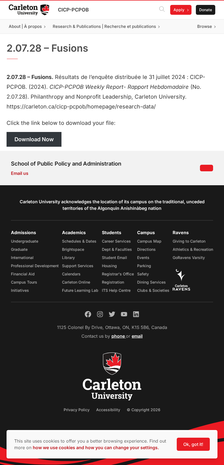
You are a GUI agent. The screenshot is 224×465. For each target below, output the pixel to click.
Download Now (34, 139)
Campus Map (149, 241)
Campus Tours (24, 282)
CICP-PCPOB (73, 10)
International (22, 257)
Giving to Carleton (189, 241)
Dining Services (151, 282)
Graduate (19, 249)
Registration (113, 282)
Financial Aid (23, 274)
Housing (109, 265)
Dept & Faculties (117, 249)
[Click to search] (162, 10)
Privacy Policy (77, 409)
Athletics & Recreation (193, 249)
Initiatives (20, 290)
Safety (143, 274)
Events (143, 257)
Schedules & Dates (79, 241)
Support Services (77, 265)
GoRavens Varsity (189, 257)
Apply (178, 9)
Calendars (71, 274)
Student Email (114, 257)
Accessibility (108, 409)
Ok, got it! (193, 444)
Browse (204, 26)
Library (68, 257)
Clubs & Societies (153, 290)
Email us (19, 173)
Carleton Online (76, 282)
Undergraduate (24, 241)
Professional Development (35, 265)
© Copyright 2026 (143, 409)
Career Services (116, 241)
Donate (205, 9)
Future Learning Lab (80, 290)
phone (118, 336)
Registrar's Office (118, 274)
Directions (146, 249)
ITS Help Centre (116, 290)
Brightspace (73, 249)
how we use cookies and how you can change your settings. (96, 447)
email (137, 336)
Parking (144, 265)
